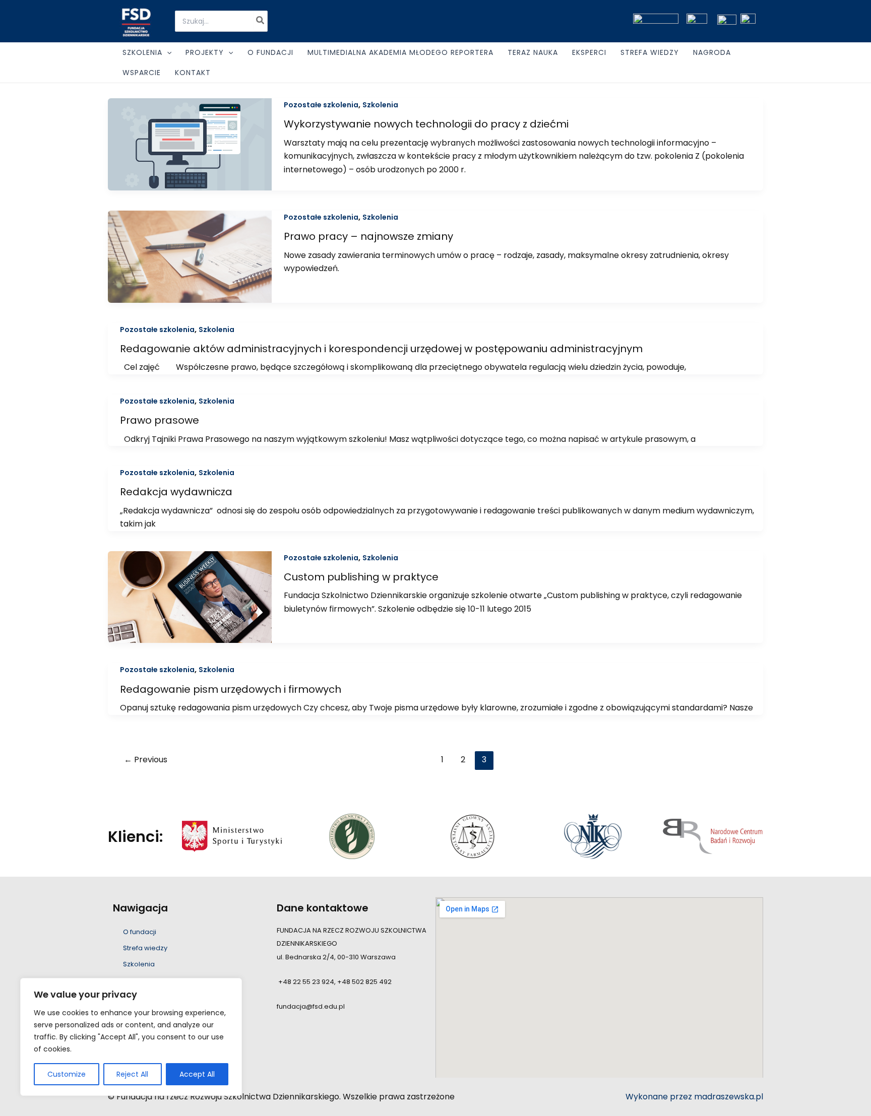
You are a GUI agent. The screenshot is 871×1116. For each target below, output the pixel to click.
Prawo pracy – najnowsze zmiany (368, 236)
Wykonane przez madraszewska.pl (694, 1096)
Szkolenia (380, 105)
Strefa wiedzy (145, 948)
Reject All (132, 1074)
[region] (131, 1037)
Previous (145, 759)
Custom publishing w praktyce (361, 577)
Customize (66, 1074)
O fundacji (139, 932)
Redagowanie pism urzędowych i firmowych (230, 689)
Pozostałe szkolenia (321, 105)
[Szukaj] (260, 21)
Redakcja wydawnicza (176, 492)
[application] (166, 52)
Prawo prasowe (159, 420)
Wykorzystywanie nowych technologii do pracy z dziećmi (426, 124)
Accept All (197, 1074)
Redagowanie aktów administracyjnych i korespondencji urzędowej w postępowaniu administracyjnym (381, 349)
